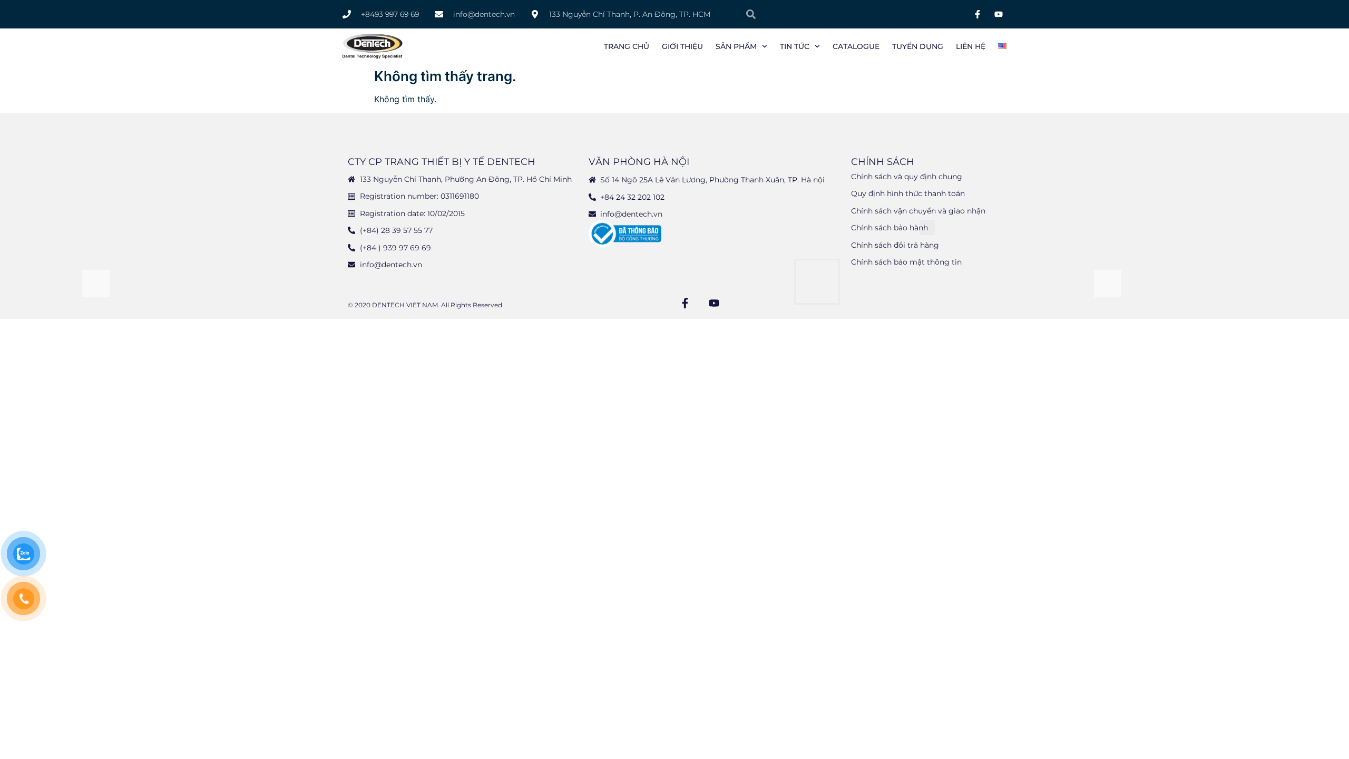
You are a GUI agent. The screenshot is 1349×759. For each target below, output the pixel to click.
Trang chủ (626, 46)
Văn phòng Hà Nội (639, 162)
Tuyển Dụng (917, 46)
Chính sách (882, 162)
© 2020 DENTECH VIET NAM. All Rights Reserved (425, 305)
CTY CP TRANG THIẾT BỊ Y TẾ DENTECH (441, 162)
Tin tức (794, 46)
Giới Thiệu (682, 46)
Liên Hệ (970, 46)
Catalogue (856, 46)
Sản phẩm (736, 46)
